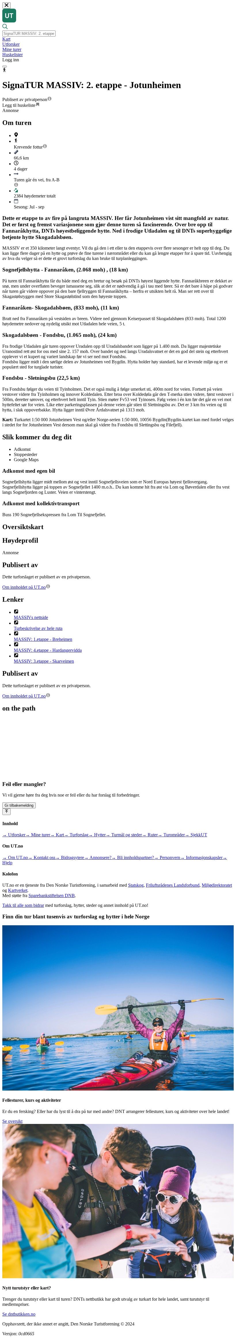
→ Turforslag (76, 834)
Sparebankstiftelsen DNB (51, 895)
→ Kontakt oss (41, 857)
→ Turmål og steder (124, 834)
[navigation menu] (4, 66)
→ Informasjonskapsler (201, 857)
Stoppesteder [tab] (25, 454)
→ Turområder (171, 834)
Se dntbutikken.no (18, 1314)
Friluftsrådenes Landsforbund (172, 885)
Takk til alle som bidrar (23, 905)
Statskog (136, 885)
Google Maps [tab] (26, 459)
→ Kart (57, 834)
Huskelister (12, 54)
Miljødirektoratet (217, 885)
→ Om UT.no (15, 857)
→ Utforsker (13, 834)
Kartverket (17, 890)
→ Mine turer (37, 834)
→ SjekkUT (196, 834)
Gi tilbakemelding (19, 805)
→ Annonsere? (97, 857)
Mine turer (11, 49)
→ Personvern (167, 857)
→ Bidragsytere (69, 857)
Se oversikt (12, 1121)
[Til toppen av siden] (6, 811)
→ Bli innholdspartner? (132, 857)
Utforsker (11, 44)
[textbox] (29, 34)
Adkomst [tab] (22, 449)
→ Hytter (97, 834)
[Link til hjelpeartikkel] (49, 99)
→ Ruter (150, 834)
